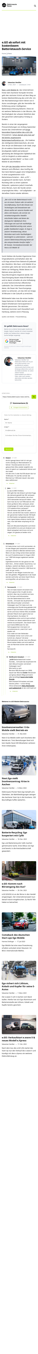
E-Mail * (6, 427)
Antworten (11, 483)
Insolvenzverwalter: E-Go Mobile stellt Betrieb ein (15, 729)
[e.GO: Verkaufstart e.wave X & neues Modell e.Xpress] (19, 1024)
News (10, 54)
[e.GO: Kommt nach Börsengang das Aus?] (19, 870)
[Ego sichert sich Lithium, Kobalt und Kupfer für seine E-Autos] (19, 970)
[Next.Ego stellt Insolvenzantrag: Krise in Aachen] (19, 765)
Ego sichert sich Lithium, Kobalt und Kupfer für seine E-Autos (18, 986)
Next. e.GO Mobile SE (10, 90)
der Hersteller (14, 166)
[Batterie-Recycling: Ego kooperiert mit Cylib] (19, 819)
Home (4, 54)
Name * (6, 419)
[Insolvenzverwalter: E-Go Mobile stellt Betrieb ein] (19, 714)
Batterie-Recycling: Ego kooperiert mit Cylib (14, 834)
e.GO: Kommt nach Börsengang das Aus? (13, 885)
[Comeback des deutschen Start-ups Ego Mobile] (19, 921)
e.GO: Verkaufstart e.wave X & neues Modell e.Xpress (18, 1039)
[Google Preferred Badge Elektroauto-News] (13, 341)
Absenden (9, 449)
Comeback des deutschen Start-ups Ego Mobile (16, 936)
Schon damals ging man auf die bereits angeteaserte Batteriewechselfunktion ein (18, 137)
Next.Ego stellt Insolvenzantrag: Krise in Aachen (15, 781)
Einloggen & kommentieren (20, 407)
